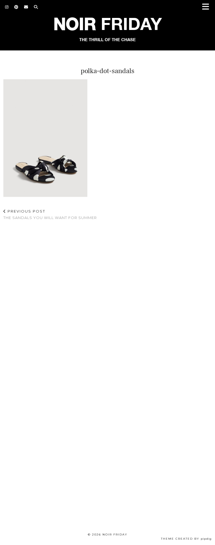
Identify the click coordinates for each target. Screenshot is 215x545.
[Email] (26, 7)
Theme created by (186, 539)
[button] (207, 7)
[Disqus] (107, 297)
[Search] (36, 7)
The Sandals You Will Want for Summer (50, 214)
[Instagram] (7, 7)
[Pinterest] (16, 7)
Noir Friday (114, 534)
